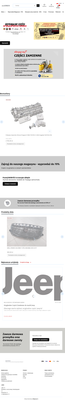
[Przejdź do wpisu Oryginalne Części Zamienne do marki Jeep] (32, 284)
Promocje (3, 377)
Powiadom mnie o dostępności (15, 143)
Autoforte (3, 392)
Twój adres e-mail (36, 335)
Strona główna (5, 373)
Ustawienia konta (49, 374)
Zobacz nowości (10, 184)
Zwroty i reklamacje (28, 373)
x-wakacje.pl (4, 394)
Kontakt (25, 374)
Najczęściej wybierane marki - (14, 302)
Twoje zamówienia (49, 373)
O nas (24, 377)
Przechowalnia (48, 376)
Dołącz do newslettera (41, 339)
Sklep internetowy (30, 398)
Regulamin (4, 379)
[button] (38, 5)
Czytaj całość (8, 316)
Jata (2, 387)
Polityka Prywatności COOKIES (9, 374)
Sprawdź (5, 43)
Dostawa (3, 376)
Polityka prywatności (6, 381)
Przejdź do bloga (24, 262)
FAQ (24, 376)
